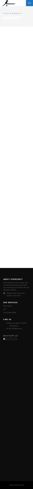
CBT (4, 309)
